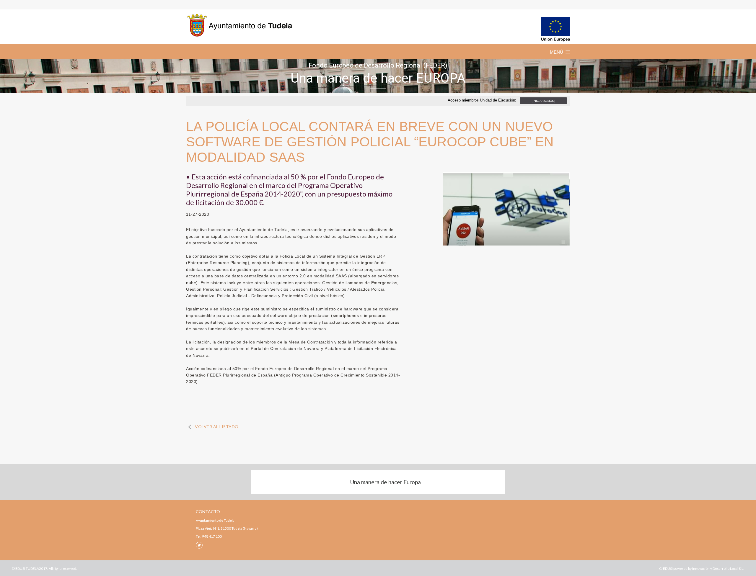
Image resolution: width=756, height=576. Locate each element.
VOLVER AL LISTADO (217, 426)
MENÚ (556, 52)
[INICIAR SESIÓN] (543, 100)
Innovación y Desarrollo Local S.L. (718, 568)
